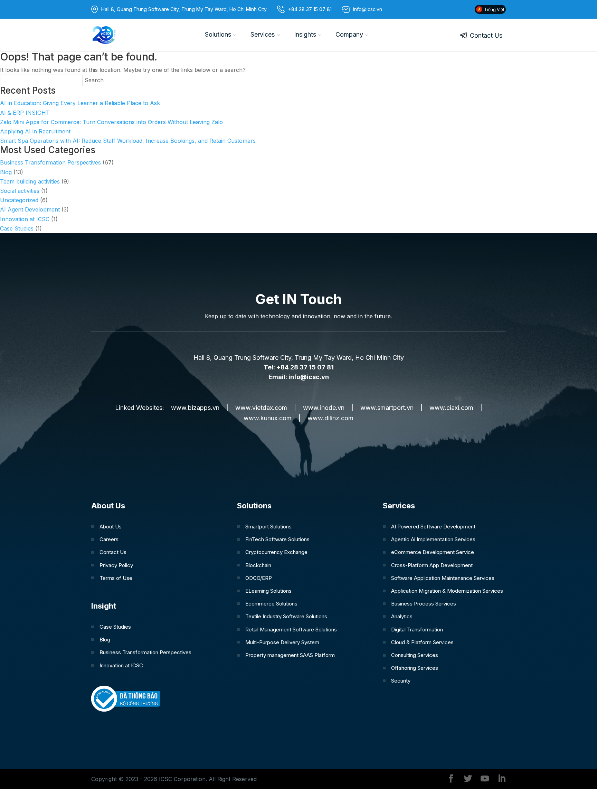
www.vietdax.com (261, 407)
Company (349, 34)
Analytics (402, 616)
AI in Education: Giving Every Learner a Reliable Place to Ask (80, 103)
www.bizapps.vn (195, 407)
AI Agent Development (30, 209)
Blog (6, 172)
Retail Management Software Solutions (291, 629)
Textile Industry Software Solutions (286, 616)
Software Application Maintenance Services (442, 578)
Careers (109, 539)
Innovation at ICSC (24, 219)
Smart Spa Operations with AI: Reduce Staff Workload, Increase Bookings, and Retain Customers (128, 140)
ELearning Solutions (268, 591)
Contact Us (486, 35)
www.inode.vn (323, 407)
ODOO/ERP (258, 578)
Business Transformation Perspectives (50, 162)
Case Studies (17, 228)
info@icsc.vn (308, 377)
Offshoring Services (414, 668)
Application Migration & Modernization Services (447, 591)
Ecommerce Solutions (271, 603)
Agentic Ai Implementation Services (433, 539)
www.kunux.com (268, 418)
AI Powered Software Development (433, 526)
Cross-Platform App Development (432, 565)
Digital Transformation (417, 629)
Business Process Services (423, 603)
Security (400, 680)
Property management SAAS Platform (290, 655)
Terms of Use (116, 578)
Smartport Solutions (268, 526)
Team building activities (30, 181)
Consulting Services (414, 655)
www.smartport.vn (387, 407)
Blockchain (258, 565)
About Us (111, 526)
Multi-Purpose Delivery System (282, 642)
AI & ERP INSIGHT (25, 112)
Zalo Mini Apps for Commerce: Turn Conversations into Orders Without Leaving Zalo (111, 122)
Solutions (218, 34)
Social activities (19, 190)
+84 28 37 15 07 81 (310, 9)
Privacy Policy (116, 565)
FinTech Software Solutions (277, 539)
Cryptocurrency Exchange (276, 552)
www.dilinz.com (330, 418)
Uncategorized (19, 200)
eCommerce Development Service (432, 552)
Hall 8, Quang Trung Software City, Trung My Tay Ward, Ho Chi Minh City (184, 9)
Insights (305, 34)
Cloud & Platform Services (422, 642)
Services (262, 34)
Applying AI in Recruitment (35, 131)
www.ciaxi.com (451, 407)
